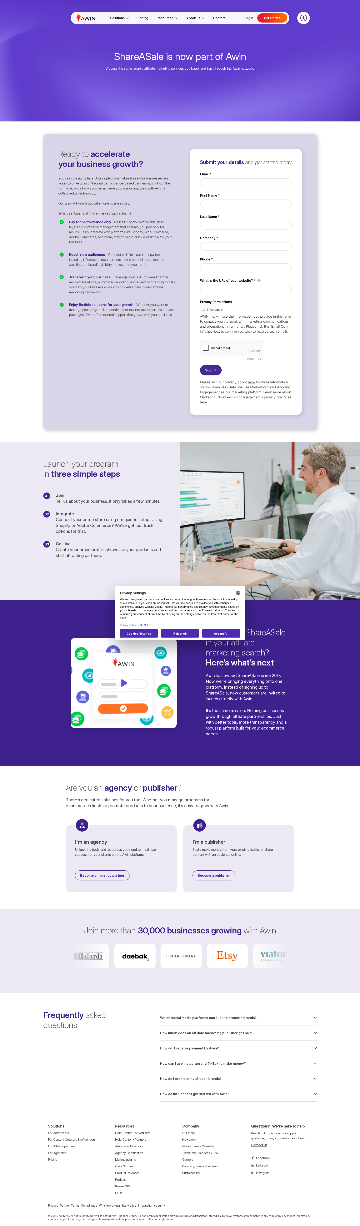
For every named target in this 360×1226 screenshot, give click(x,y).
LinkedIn (262, 1165)
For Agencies (57, 1153)
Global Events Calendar (198, 1146)
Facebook (263, 1158)
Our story (188, 1133)
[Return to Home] (85, 18)
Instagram (262, 1173)
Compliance (89, 1205)
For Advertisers (58, 1133)
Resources (165, 18)
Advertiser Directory (129, 1146)
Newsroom (189, 1139)
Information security (151, 1205)
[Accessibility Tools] (303, 18)
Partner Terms (69, 1205)
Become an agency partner (102, 875)
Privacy (53, 1205)
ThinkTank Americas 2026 (200, 1153)
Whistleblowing (109, 1205)
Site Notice (128, 1205)
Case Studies (124, 1166)
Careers (187, 1159)
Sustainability (191, 1173)
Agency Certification (129, 1153)
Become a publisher (214, 875)
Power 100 (122, 1186)
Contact (219, 18)
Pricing (143, 18)
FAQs (118, 1193)
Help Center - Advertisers (132, 1133)
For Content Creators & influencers (72, 1139)
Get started (272, 18)
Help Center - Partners (130, 1139)
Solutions (117, 18)
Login (248, 18)
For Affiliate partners (62, 1146)
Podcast (120, 1179)
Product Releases (127, 1173)
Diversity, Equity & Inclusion (200, 1166)
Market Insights (125, 1159)
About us (193, 18)
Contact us (259, 1145)
